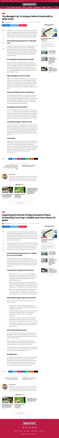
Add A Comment (20, 202)
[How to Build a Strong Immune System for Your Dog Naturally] (7, 190)
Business (30, 7)
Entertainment (37, 7)
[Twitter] (3, 36)
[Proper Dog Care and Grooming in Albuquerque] (20, 190)
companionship (12, 152)
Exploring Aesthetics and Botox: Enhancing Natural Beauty (29, 166)
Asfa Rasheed (44, 41)
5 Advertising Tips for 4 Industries (47, 39)
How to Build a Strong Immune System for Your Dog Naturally (7, 195)
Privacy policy (16, 1)
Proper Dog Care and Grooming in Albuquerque (20, 195)
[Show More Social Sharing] (28, 25)
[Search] (56, 7)
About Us (6, 1)
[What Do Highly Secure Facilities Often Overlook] (44, 52)
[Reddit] (3, 42)
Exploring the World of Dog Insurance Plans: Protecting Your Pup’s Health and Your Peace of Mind (10, 167)
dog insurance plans (30, 244)
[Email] (3, 48)
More (49, 7)
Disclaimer (11, 1)
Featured (13, 7)
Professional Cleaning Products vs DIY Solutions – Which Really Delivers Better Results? (53, 60)
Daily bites (18, 7)
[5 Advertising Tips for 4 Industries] (49, 32)
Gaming (44, 7)
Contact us (22, 1)
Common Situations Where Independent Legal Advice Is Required (53, 69)
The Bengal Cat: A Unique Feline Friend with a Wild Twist (29, 378)
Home (3, 1)
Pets (3, 13)
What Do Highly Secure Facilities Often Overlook (52, 52)
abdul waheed (8, 22)
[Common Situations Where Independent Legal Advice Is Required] (44, 69)
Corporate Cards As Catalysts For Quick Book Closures (11, 378)
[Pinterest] (3, 39)
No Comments (32, 22)
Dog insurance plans (21, 273)
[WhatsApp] (3, 45)
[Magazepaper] (29, 4)
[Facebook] (3, 33)
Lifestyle (24, 7)
